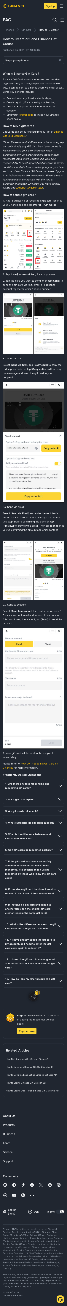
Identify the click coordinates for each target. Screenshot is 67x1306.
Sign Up (50, 6)
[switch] (60, 1212)
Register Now (27, 1031)
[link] (9, 30)
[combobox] (33, 60)
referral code (25, 114)
